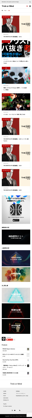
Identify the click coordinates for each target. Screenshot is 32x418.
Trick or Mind (8, 6)
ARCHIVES (5, 398)
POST (4, 395)
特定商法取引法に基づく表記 (22, 395)
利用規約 (18, 391)
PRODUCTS (6, 400)
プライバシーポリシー (20, 393)
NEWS (4, 393)
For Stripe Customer (7, 406)
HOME (4, 391)
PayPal (4, 404)
